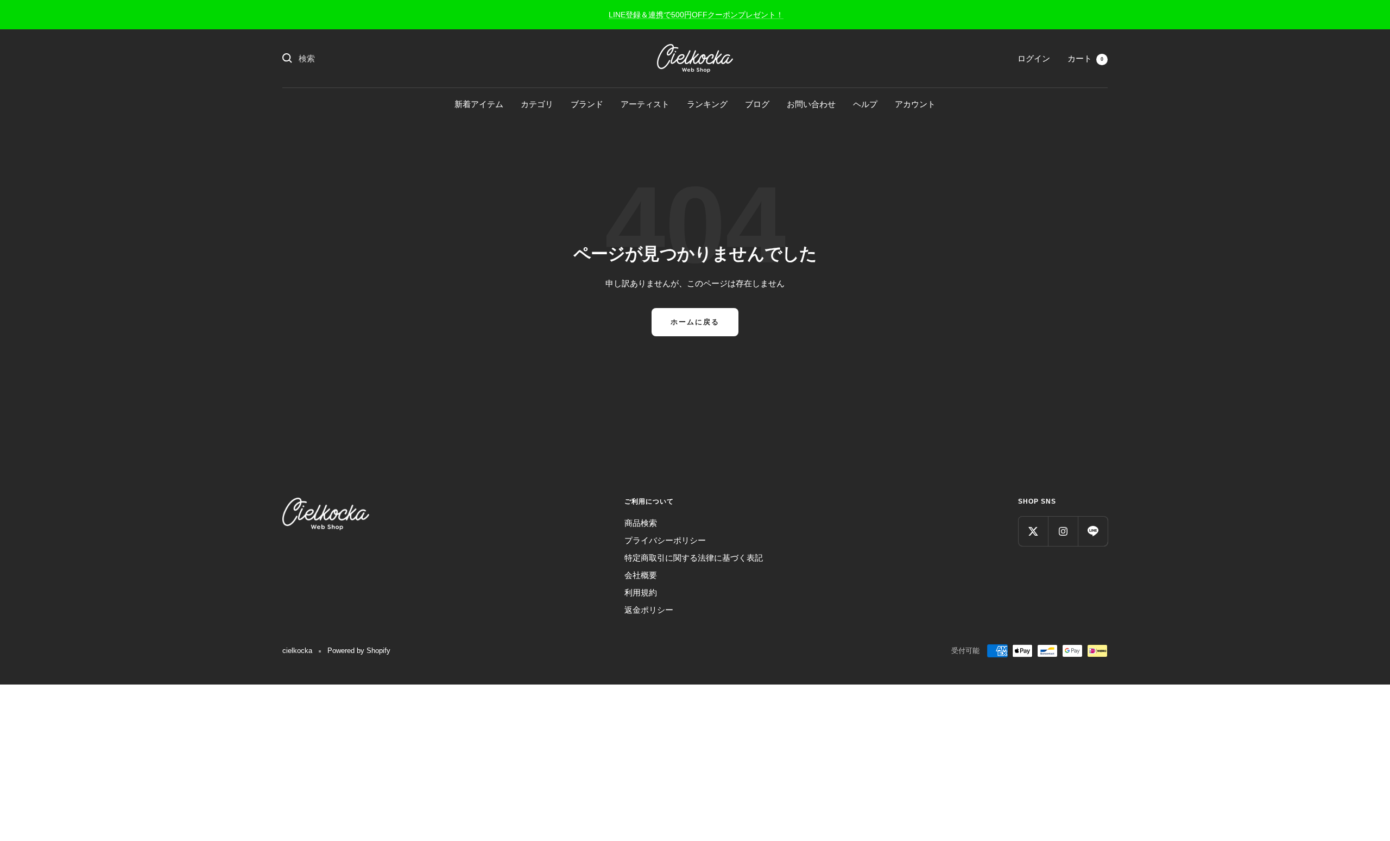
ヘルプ (865, 104)
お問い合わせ (811, 104)
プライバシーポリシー (665, 540)
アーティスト (645, 104)
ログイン (1034, 58)
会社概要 (640, 575)
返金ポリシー (648, 609)
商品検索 (640, 523)
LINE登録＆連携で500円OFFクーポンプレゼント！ (696, 14)
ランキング (707, 104)
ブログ (757, 104)
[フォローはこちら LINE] (1093, 531)
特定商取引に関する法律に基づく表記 (693, 557)
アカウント (915, 104)
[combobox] (380, 59)
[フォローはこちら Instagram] (1063, 531)
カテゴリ (537, 104)
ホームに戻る (695, 322)
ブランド (587, 104)
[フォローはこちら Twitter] (1033, 531)
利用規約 (640, 592)
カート (1085, 58)
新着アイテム (478, 104)
